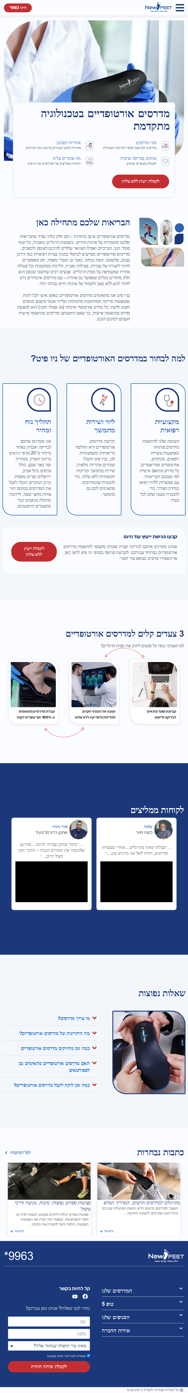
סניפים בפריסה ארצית (138, 158)
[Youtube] (75, 1296)
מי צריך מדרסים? (74, 1018)
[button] (180, 8)
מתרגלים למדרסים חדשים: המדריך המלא (142, 1203)
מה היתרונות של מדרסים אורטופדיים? (54, 1033)
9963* (19, 1256)
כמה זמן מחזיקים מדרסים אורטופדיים (55, 1048)
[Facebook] (85, 1296)
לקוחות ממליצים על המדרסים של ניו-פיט (54, 163)
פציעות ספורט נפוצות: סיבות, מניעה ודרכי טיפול (53, 1206)
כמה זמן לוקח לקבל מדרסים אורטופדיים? (51, 1085)
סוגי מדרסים (146, 143)
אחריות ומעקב (69, 143)
